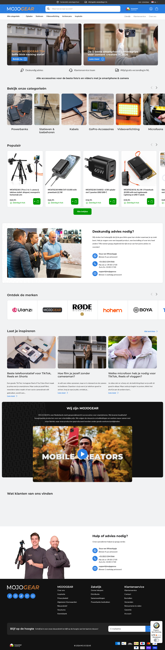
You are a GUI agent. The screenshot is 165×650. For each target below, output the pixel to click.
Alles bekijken (82, 211)
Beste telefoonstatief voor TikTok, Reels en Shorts (29, 375)
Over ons (61, 590)
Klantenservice (130, 590)
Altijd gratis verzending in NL (134, 70)
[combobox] (83, 9)
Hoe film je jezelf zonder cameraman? (74, 375)
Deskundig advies (34, 70)
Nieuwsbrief (62, 606)
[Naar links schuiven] (152, 87)
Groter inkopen (97, 590)
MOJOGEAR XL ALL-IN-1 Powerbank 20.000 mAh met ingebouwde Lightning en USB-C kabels (138, 192)
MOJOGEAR (86, 645)
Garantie (127, 610)
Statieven (39, 16)
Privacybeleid (62, 598)
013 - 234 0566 (143, 2)
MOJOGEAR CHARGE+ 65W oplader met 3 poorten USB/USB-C (100, 191)
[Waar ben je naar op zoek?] (48, 9)
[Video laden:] (82, 454)
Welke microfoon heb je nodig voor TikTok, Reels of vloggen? (132, 375)
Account (127, 613)
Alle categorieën (13, 16)
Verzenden (128, 602)
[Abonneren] (150, 629)
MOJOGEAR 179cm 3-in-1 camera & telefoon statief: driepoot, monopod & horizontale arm (25, 192)
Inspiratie (61, 594)
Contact (127, 594)
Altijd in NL (97, 2)
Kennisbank (62, 613)
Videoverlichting (52, 16)
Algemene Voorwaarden (67, 602)
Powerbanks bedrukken (100, 602)
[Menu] (160, 622)
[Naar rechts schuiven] (156, 87)
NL (155, 2)
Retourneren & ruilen (132, 606)
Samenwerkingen (98, 598)
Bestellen (128, 598)
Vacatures (61, 610)
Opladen (29, 16)
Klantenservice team (84, 70)
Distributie (95, 594)
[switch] (156, 640)
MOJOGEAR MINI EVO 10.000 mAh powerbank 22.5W (62, 191)
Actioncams (67, 16)
